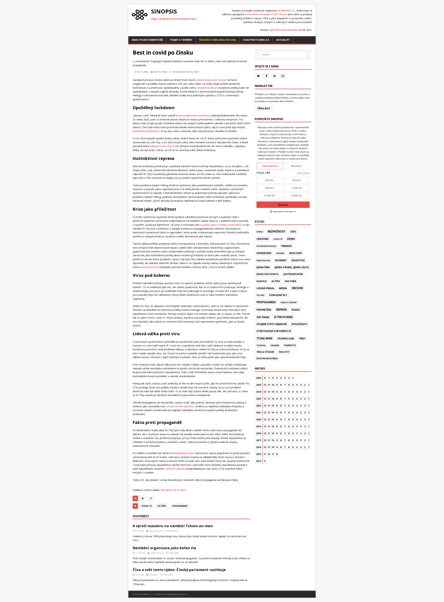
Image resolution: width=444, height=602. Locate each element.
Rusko (296, 309)
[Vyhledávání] (283, 55)
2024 (258, 391)
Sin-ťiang (263, 317)
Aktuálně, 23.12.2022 (173, 490)
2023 (258, 398)
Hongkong (264, 253)
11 (269, 384)
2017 (258, 440)
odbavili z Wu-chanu (162, 146)
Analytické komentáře (147, 39)
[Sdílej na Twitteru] (142, 498)
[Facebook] (266, 76)
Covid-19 (147, 505)
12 (265, 384)
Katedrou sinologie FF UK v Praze (267, 14)
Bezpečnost (276, 231)
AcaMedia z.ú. (286, 10)
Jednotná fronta (268, 274)
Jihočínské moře (293, 274)
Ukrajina (274, 345)
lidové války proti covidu (211, 80)
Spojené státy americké (272, 324)
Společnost (299, 324)
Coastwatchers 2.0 (256, 39)
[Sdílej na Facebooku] (151, 498)
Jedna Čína (263, 267)
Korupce (262, 281)
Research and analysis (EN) (217, 39)
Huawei (280, 253)
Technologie (285, 338)
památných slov (149, 267)
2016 (258, 447)
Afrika (260, 232)
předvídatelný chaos (181, 453)
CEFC (293, 231)
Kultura (290, 281)
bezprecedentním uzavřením (193, 115)
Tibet (302, 338)
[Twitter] (258, 76)
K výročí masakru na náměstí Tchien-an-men (173, 526)
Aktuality (283, 39)
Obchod (297, 288)
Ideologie (295, 253)
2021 (258, 412)
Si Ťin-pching (283, 317)
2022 (258, 405)
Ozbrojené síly (278, 295)
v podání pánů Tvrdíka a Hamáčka (220, 224)
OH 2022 (260, 295)
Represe (281, 309)
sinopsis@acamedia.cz (176, 594)
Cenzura (262, 238)
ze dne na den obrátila (180, 406)
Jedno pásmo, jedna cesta (292, 267)
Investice (298, 260)
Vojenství (290, 345)
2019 (258, 426)
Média (283, 288)
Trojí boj (261, 345)
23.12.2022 (142, 71)
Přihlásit (263, 108)
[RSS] (274, 76)
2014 (258, 461)
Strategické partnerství (274, 331)
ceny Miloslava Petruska (283, 30)
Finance (286, 246)
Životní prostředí (267, 358)
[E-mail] (282, 76)
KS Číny (162, 505)
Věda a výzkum (265, 351)
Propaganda (179, 505)
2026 (258, 377)
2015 (258, 454)
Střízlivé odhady (175, 468)
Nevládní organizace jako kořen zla (164, 548)
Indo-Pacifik (263, 260)
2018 (258, 433)
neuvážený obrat (207, 87)
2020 (258, 419)
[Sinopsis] (140, 15)
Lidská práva (265, 288)
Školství (284, 351)
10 (273, 384)
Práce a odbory (289, 302)
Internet (281, 260)
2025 (258, 384)
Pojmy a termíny (181, 39)
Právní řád (264, 309)
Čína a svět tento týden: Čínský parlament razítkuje (179, 569)
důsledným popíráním (146, 131)
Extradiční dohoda (266, 246)
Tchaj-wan (264, 338)
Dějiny (291, 238)
